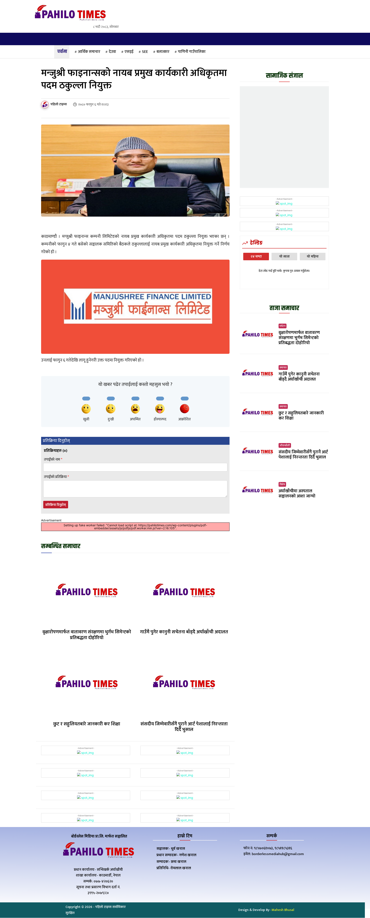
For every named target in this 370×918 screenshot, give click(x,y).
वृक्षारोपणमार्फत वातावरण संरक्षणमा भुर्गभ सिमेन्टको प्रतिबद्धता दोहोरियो (86, 634)
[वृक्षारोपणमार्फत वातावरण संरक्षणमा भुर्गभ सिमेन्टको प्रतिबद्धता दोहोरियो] (86, 591)
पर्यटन (282, 326)
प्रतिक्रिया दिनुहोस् (55, 504)
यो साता (284, 256)
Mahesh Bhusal (283, 910)
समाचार (283, 367)
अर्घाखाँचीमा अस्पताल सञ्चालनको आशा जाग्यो (297, 493)
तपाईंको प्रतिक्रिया (56, 477)
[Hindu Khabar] (70, 13)
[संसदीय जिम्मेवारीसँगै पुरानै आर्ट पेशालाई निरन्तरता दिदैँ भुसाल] (184, 683)
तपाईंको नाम (53, 459)
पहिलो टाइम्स (59, 104)
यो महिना (313, 256)
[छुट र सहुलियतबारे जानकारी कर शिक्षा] (86, 683)
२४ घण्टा (256, 256)
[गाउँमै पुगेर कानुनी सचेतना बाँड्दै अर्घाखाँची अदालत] (184, 591)
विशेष (282, 484)
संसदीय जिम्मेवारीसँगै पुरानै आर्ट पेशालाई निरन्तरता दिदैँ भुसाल (184, 727)
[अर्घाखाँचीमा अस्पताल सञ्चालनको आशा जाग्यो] (257, 490)
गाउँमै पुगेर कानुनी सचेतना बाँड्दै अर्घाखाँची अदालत (184, 632)
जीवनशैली (285, 445)
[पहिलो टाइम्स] (45, 104)
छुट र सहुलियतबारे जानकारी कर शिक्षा (86, 724)
